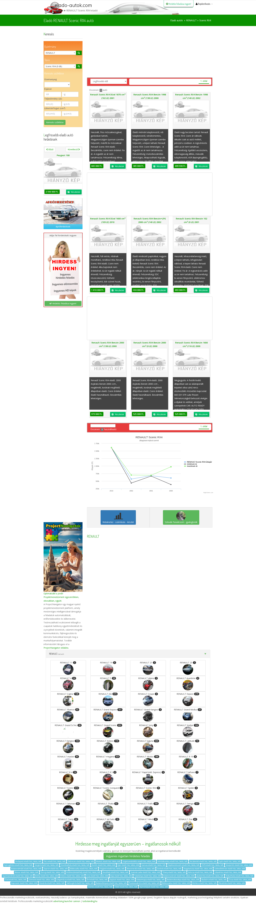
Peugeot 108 (63, 155)
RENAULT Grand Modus (187, 709)
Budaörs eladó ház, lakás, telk (214, 879)
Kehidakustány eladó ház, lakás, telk (172, 861)
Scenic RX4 (205, 20)
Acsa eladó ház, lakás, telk (97, 876)
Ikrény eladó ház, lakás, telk (46, 876)
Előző (50, 149)
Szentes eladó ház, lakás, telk (100, 887)
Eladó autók (176, 20)
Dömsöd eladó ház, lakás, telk (41, 879)
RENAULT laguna (147, 740)
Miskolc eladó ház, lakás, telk (108, 861)
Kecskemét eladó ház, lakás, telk (203, 861)
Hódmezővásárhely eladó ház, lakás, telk (83, 872)
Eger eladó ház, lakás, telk (128, 865)
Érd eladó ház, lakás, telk (97, 879)
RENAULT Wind (147, 819)
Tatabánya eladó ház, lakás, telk (147, 876)
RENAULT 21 (147, 662)
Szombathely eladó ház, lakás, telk (75, 865)
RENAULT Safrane (187, 772)
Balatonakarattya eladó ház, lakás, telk (183, 879)
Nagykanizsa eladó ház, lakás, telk (198, 868)
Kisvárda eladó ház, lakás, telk (51, 883)
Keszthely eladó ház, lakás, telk (115, 872)
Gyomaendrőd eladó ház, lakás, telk (18, 876)
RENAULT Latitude (187, 740)
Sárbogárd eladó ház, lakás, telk (80, 883)
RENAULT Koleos (107, 740)
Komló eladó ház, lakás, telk (103, 865)
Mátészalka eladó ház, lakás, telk (83, 868)
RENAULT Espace (187, 693)
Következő (73, 149)
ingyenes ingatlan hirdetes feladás (128, 856)
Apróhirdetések (63, 226)
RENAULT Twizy (67, 819)
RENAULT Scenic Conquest (107, 788)
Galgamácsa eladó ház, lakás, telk (70, 879)
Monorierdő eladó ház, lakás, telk (141, 868)
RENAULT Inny (147, 725)
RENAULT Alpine (147, 678)
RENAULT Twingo (187, 803)
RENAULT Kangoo (67, 740)
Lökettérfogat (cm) (54, 108)
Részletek (75, 192)
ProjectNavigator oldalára (56, 647)
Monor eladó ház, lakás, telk (26, 872)
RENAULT (191, 20)
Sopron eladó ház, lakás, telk (56, 868)
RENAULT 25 (187, 662)
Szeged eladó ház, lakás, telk (47, 865)
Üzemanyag (50, 79)
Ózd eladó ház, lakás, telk (15, 879)
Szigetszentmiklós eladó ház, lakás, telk (139, 861)
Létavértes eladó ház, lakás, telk (228, 872)
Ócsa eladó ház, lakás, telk (240, 879)
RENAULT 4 (67, 678)
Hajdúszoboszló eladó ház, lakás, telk (183, 865)
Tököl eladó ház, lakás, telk (126, 887)
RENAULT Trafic (147, 803)
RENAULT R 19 (187, 756)
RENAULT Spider (187, 788)
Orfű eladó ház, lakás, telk (212, 865)
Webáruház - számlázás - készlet (118, 522)
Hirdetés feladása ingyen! (179, 3)
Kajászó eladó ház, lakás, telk (122, 879)
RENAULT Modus (147, 756)
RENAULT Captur (67, 693)
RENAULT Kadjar (187, 725)
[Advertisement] (63, 410)
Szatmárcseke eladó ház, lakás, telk (145, 872)
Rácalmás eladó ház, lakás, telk (232, 883)
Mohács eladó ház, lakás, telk (204, 883)
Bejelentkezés (204, 3)
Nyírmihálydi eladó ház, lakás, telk (154, 887)
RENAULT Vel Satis (107, 819)
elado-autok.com (73, 5)
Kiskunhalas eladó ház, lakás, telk (239, 876)
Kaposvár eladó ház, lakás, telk (24, 883)
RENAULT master (67, 756)
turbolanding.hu (90, 901)
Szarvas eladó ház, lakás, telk (153, 865)
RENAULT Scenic (67, 788)
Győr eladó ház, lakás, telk (230, 861)
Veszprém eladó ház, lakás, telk (239, 865)
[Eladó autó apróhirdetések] (63, 211)
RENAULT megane (107, 756)
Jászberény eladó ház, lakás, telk (209, 876)
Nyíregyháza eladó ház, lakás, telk (18, 865)
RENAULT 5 (107, 678)
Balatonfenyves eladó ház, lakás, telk (111, 883)
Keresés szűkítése (55, 122)
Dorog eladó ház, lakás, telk (52, 872)
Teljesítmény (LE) (53, 98)
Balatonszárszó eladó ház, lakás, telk (178, 876)
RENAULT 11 (67, 662)
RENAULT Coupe (147, 693)
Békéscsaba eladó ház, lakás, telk (176, 883)
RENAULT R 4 (67, 772)
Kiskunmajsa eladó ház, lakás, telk (150, 879)
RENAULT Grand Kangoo (147, 709)
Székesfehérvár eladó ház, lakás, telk (229, 868)
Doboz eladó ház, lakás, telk (72, 876)
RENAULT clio (108, 693)
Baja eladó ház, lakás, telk (121, 876)
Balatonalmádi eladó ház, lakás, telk (26, 868)
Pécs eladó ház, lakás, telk (54, 861)
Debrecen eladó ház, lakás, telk (81, 861)
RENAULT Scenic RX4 (147, 788)
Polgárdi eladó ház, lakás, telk (112, 868)
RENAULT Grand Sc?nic (68, 725)
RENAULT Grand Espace (107, 709)
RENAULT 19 (107, 662)
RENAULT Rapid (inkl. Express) (148, 772)
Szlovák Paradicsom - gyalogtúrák (181, 522)
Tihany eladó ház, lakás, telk (174, 872)
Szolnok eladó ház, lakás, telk (169, 868)
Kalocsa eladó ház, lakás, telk (200, 872)
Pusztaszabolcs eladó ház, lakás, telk (144, 883)
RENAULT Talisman (67, 803)
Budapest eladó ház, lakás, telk (28, 861)
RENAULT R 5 (107, 772)
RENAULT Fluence (67, 709)
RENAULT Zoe (187, 819)
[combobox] (60, 53)
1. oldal (203, 81)
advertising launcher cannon (66, 901)
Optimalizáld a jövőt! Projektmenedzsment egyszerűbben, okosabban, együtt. (61, 597)
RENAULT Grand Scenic (107, 725)
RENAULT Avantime (187, 678)
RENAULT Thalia (107, 803)
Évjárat (48, 89)
